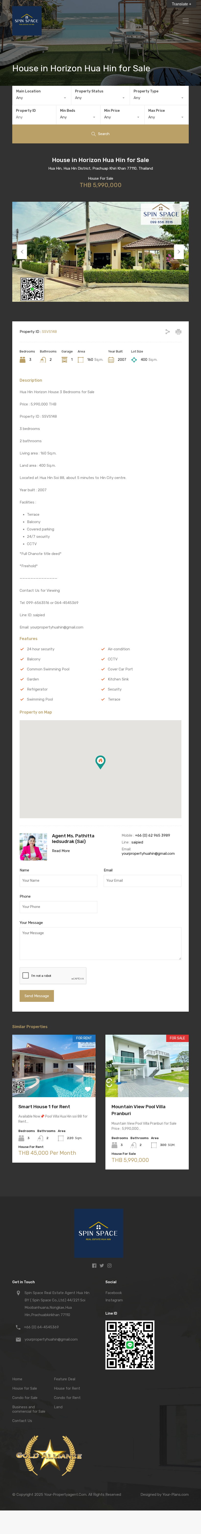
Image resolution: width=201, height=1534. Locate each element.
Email (108, 870)
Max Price (156, 111)
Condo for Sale (25, 1398)
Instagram (114, 1300)
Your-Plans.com (176, 1494)
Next (179, 251)
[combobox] (42, 97)
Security (115, 689)
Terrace (114, 699)
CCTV (113, 659)
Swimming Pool (40, 699)
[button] (105, 769)
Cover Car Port (120, 669)
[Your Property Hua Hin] (27, 33)
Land (58, 1407)
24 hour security (40, 649)
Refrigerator (37, 689)
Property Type (146, 91)
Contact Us (22, 1421)
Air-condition (119, 649)
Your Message (31, 922)
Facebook (113, 1293)
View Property (54, 1084)
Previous (22, 251)
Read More (61, 851)
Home (17, 1379)
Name (24, 870)
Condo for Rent (67, 1398)
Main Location (28, 91)
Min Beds (67, 111)
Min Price (112, 111)
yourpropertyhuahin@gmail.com (148, 853)
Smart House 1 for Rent (44, 1106)
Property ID (26, 111)
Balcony (33, 659)
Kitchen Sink (118, 679)
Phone (25, 896)
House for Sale (24, 1388)
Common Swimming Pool (48, 669)
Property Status (89, 91)
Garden (33, 679)
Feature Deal (64, 1379)
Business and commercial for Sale (28, 1409)
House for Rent (67, 1388)
